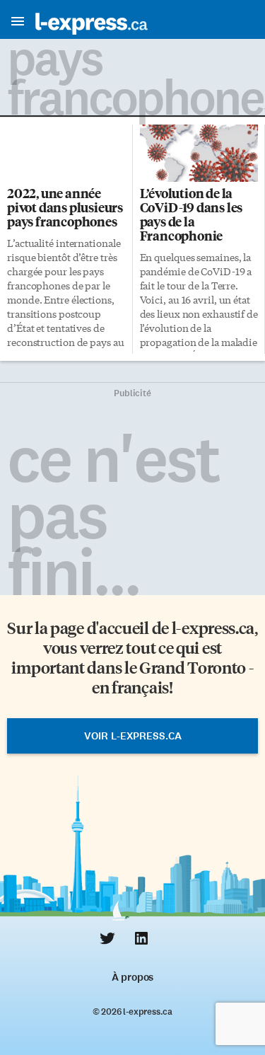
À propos (132, 977)
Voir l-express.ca (133, 736)
